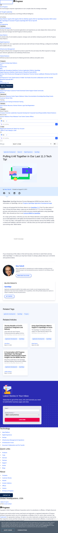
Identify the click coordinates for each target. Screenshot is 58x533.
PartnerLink (10, 128)
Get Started (9, 296)
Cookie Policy (46, 525)
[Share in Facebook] (4, 193)
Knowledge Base (41, 96)
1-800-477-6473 (4, 130)
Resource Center (10, 96)
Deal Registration (17, 106)
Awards (4, 480)
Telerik (16, 72)
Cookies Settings (22, 530)
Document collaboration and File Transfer (42, 77)
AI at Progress (4, 6)
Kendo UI (21, 72)
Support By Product (5, 90)
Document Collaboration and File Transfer (13, 445)
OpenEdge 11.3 (35, 207)
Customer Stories (4, 98)
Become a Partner (13, 105)
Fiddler (22, 77)
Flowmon (31, 74)
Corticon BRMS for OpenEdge (31, 213)
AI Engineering (4, 24)
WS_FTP (6, 83)
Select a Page (17, 144)
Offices (32, 116)
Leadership (14, 113)
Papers (17, 96)
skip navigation (6, 2)
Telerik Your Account (18, 128)
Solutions (2, 26)
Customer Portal (15, 90)
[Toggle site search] (1, 132)
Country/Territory (9, 412)
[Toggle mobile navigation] (1, 141)
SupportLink (3, 128)
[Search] (1, 118)
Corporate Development (23, 113)
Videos (26, 96)
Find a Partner (4, 105)
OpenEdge (37, 70)
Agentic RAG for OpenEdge (36, 19)
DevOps (2, 74)
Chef (5, 74)
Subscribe (22, 419)
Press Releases (14, 116)
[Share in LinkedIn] (14, 193)
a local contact (8, 504)
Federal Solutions (4, 56)
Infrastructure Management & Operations (18, 74)
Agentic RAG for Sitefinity (21, 19)
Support (2, 88)
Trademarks (3, 517)
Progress (26, 314)
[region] (29, 527)
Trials (3, 455)
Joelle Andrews (8, 371)
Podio (30, 72)
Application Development (10, 152)
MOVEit (34, 72)
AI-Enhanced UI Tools (5, 77)
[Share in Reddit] (19, 193)
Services (2, 92)
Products (2, 61)
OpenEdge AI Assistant (8, 20)
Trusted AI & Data (4, 63)
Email (6, 408)
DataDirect (15, 70)
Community (40, 90)
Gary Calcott (7, 189)
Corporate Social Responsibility (38, 113)
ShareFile (26, 72)
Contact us (6, 495)
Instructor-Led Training (6, 101)
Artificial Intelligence (5, 28)
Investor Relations (5, 116)
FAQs (11, 98)
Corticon (20, 70)
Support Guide (33, 90)
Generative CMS (47, 19)
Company (2, 109)
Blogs (47, 96)
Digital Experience (5, 42)
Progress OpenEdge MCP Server (23, 20)
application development (9, 314)
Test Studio (28, 77)
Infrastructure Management (7, 49)
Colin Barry (7, 343)
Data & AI (20, 152)
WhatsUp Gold (49, 74)
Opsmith (18, 21)
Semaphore (9, 70)
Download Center (24, 90)
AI (1, 5)
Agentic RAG (11, 19)
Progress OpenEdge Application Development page (37, 203)
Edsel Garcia (34, 343)
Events (51, 96)
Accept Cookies (8, 530)
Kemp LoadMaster (40, 74)
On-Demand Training (17, 101)
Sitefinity (12, 72)
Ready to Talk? (12, 130)
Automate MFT (6, 80)
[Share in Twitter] (9, 193)
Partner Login (21, 105)
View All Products (6, 86)
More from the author (23, 275)
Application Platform (28, 70)
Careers (27, 116)
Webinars (21, 96)
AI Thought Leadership (6, 12)
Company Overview (5, 113)
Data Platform (3, 19)
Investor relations (7, 483)
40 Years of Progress (7, 491)
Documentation (33, 96)
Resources (3, 94)
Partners (2, 103)
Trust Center (21, 116)
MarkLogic (3, 70)
